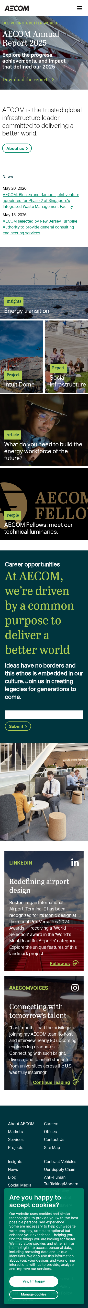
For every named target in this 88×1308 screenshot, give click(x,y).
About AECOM (21, 1123)
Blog (12, 1177)
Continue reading (51, 1082)
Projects (15, 1147)
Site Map (52, 1147)
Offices (50, 1131)
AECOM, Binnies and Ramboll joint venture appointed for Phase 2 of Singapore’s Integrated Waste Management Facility (41, 200)
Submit (16, 726)
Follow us (60, 963)
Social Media (20, 1185)
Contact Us (54, 1139)
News (13, 1169)
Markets (15, 1131)
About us (15, 148)
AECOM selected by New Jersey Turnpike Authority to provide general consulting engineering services (40, 226)
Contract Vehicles (60, 1161)
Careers (51, 1123)
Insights (15, 1161)
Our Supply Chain (59, 1169)
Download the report (25, 79)
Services (15, 1139)
